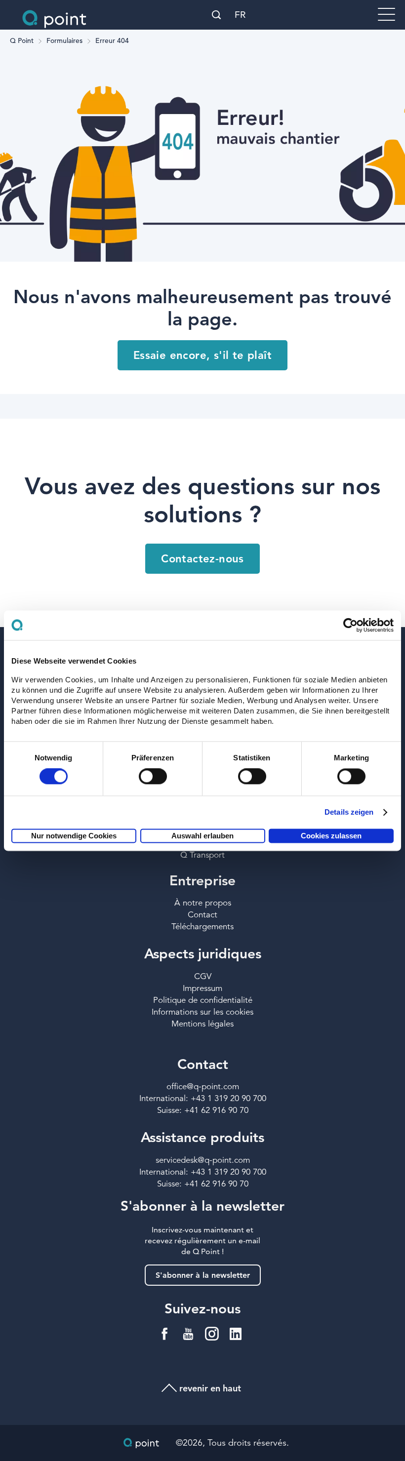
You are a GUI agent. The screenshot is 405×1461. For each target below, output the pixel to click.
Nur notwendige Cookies (74, 835)
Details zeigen (348, 812)
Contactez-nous (202, 558)
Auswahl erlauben (202, 835)
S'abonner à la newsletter (203, 1275)
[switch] (153, 777)
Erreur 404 (112, 41)
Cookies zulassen (331, 835)
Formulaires (64, 41)
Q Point (22, 41)
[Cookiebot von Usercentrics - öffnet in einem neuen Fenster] (350, 625)
